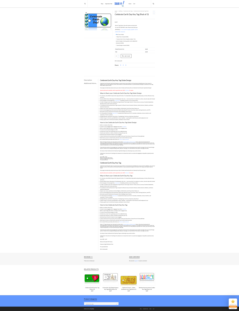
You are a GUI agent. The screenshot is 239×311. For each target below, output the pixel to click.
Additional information (91, 83)
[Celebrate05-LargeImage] (86, 13)
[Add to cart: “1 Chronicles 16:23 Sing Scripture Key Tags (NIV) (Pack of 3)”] (105, 283)
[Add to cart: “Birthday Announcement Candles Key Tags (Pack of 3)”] (142, 283)
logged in (136, 260)
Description (88, 80)
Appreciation (115, 113)
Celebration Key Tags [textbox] (101, 304)
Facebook (127, 139)
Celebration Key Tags (128, 11)
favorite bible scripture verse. (129, 141)
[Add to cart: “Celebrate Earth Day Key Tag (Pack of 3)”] (87, 283)
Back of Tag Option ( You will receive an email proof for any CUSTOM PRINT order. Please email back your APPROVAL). (126, 28)
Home (116, 11)
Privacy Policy (92, 308)
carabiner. (124, 126)
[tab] (91, 80)
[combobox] (101, 303)
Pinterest (121, 139)
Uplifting (120, 11)
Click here (127, 90)
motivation (117, 100)
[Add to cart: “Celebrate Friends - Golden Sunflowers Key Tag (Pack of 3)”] (123, 283)
